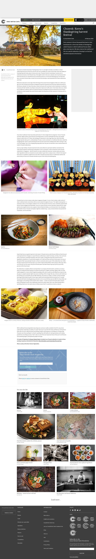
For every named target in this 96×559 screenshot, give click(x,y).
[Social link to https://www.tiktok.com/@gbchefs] (80, 510)
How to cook (20, 536)
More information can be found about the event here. (50, 341)
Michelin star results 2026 (23, 522)
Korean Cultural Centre (35, 339)
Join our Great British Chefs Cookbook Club (53, 526)
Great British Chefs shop (49, 522)
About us (46, 533)
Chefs (19, 518)
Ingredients (20, 525)
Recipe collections (22, 529)
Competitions (21, 539)
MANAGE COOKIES (9, 512)
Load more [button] (55, 500)
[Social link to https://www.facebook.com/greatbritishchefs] (70, 510)
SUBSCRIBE (28, 366)
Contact (45, 511)
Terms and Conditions (48, 548)
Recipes (19, 515)
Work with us (46, 515)
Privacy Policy (47, 544)
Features (19, 532)
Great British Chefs (10, 69)
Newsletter (20, 543)
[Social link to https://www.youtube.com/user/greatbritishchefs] (77, 510)
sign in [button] (23, 378)
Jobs (45, 537)
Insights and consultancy (49, 519)
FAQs (45, 530)
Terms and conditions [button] (23, 369)
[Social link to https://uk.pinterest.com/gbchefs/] (72, 510)
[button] (24, 23)
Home (19, 511)
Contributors (46, 541)
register (28, 378)
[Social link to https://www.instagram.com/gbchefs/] (75, 510)
